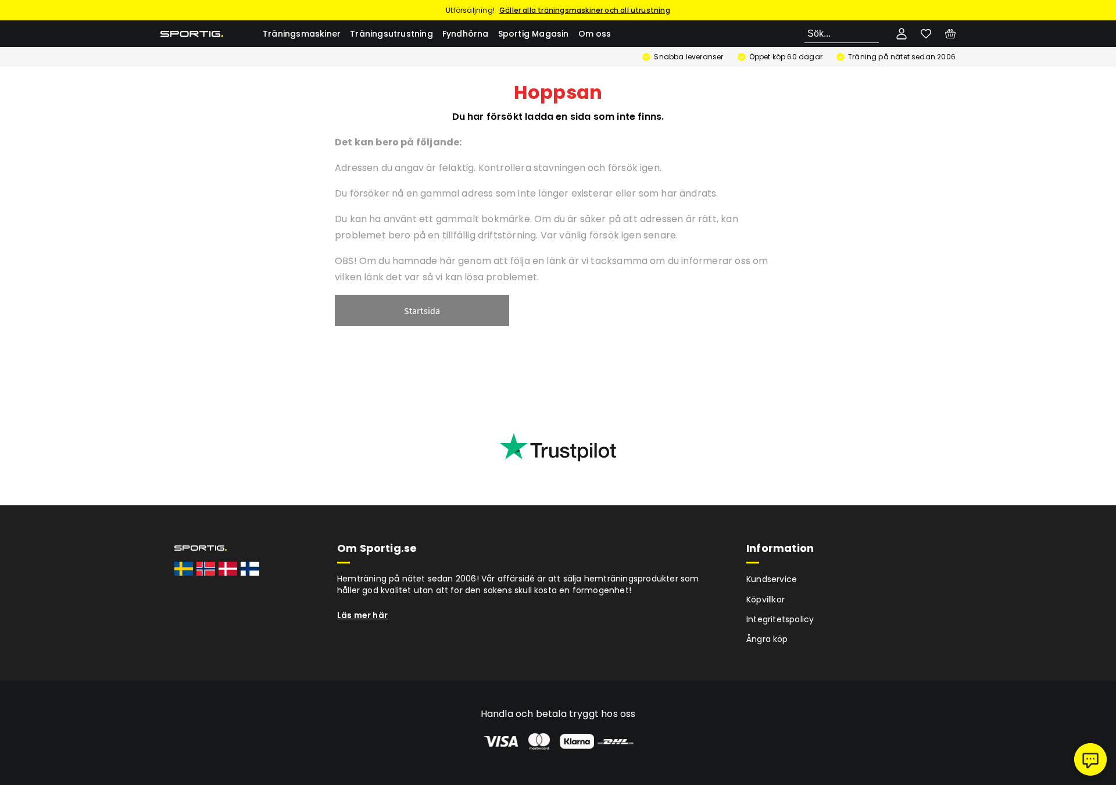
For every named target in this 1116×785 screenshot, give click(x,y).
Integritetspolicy (780, 619)
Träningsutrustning (391, 34)
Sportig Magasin (533, 34)
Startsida (422, 310)
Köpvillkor (765, 599)
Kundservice (771, 579)
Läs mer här (362, 615)
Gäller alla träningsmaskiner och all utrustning (584, 10)
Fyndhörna (465, 34)
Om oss (594, 34)
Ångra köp (767, 639)
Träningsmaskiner (302, 34)
